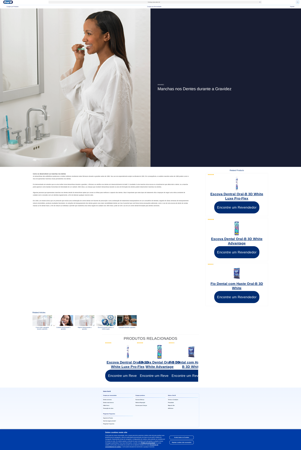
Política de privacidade (148, 443)
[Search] (297, 2)
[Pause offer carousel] (260, 2)
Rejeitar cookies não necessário (181, 442)
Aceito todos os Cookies (181, 437)
